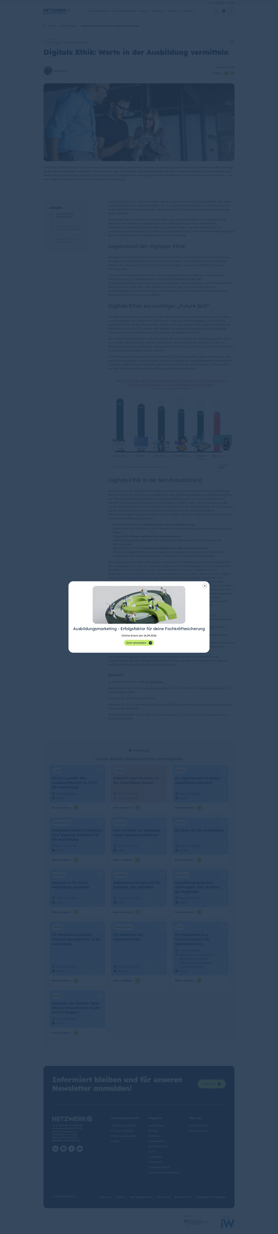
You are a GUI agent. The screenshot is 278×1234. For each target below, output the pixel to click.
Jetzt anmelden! (136, 642)
